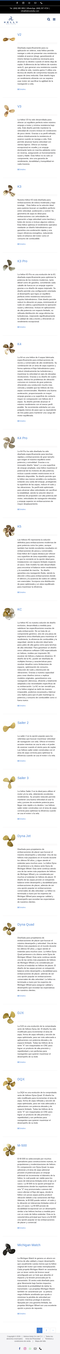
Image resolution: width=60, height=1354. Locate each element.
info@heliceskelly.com (30, 11)
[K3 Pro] (9, 265)
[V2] (9, 39)
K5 (19, 526)
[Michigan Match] (9, 1249)
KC (19, 609)
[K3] (9, 191)
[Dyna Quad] (9, 929)
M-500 (22, 1145)
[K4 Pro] (9, 442)
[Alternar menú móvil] (54, 19)
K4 (19, 344)
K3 (19, 186)
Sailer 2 (23, 723)
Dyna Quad (25, 924)
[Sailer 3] (9, 782)
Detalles (22, 89)
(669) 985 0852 (19, 8)
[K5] (9, 531)
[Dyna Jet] (9, 840)
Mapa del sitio (40, 1341)
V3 (19, 106)
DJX (20, 1013)
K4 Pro (22, 438)
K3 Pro (22, 261)
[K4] (9, 348)
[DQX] (9, 1084)
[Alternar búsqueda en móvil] (48, 19)
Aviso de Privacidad (32, 1339)
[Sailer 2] (9, 727)
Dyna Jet (24, 836)
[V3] (9, 111)
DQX (21, 1079)
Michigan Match (28, 1245)
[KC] (9, 614)
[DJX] (9, 1017)
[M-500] (9, 1150)
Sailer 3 (23, 778)
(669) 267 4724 (42, 8)
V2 (19, 34)
